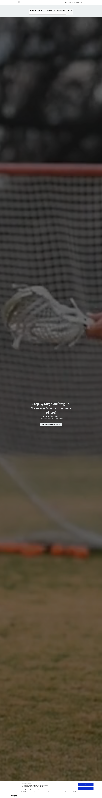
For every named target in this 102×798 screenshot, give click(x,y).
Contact (78, 2)
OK (86, 784)
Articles (73, 2)
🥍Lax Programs (67, 2)
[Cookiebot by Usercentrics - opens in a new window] (14, 796)
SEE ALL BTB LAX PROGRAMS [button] (51, 424)
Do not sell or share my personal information (86, 788)
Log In (82, 2)
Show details (23, 795)
